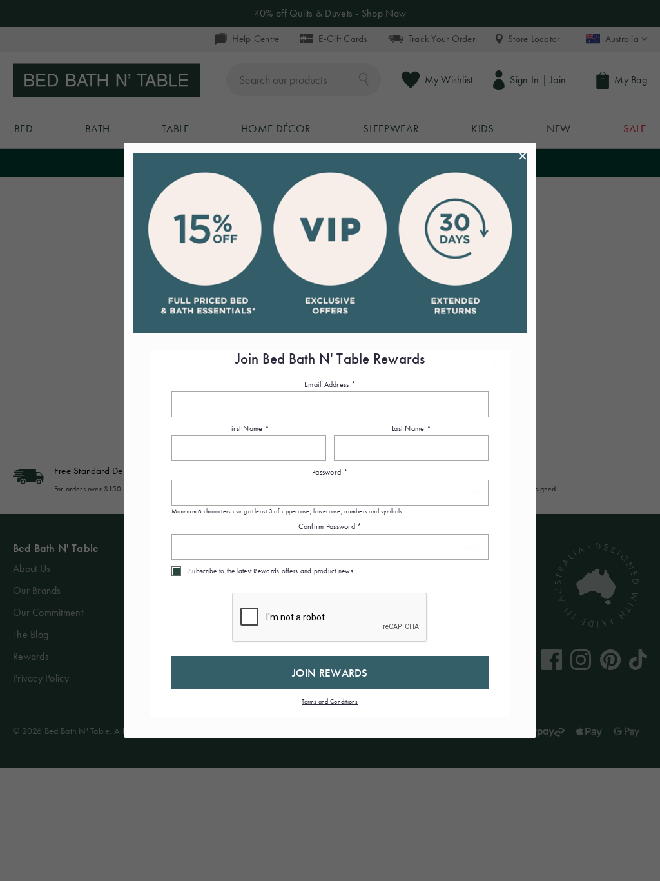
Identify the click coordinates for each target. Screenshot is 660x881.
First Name (248, 428)
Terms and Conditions (330, 701)
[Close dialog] (523, 156)
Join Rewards (330, 673)
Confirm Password (330, 526)
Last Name (411, 428)
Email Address (330, 384)
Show (471, 493)
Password (330, 472)
